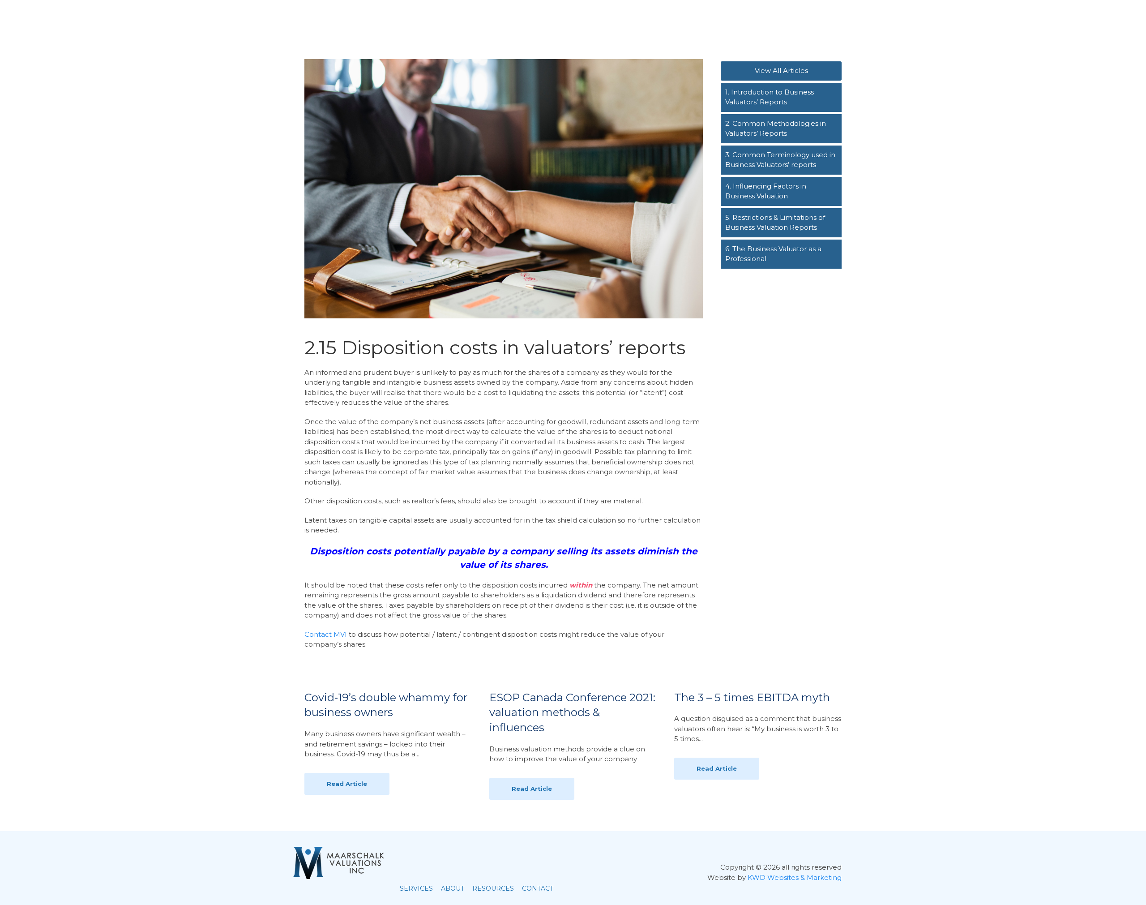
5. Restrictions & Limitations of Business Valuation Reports (775, 222)
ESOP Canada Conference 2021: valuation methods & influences (572, 712)
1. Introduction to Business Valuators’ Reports (769, 97)
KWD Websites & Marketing (795, 877)
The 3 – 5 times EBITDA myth (752, 697)
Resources (777, 23)
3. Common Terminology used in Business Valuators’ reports (780, 159)
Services (700, 23)
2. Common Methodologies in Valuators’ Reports (775, 128)
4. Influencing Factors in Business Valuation (765, 191)
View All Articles (781, 70)
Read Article (347, 783)
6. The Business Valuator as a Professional (773, 253)
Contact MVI (325, 634)
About (736, 23)
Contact (822, 23)
